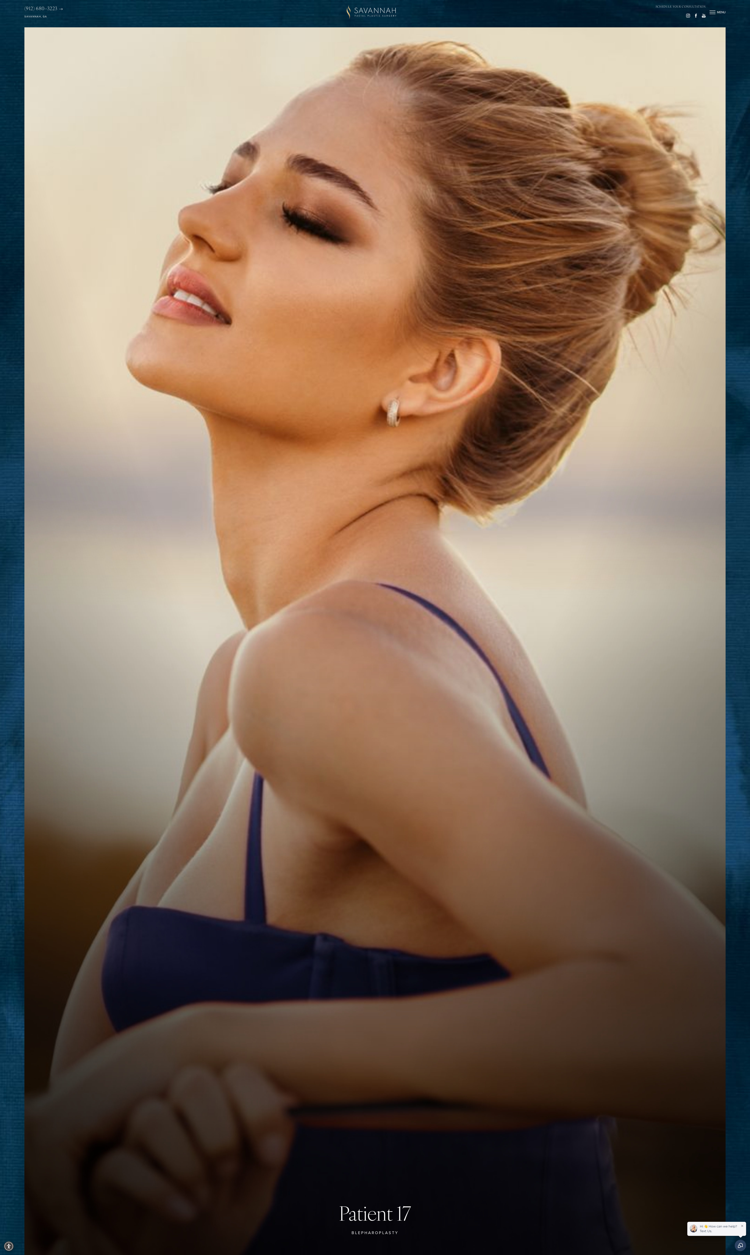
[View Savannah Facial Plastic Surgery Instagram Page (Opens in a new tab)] (688, 16)
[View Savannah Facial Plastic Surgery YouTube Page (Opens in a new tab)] (704, 16)
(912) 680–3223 (41, 8)
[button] (712, 12)
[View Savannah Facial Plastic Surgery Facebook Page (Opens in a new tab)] (696, 16)
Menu (721, 12)
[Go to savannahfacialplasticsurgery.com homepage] (371, 12)
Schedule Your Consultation (681, 6)
